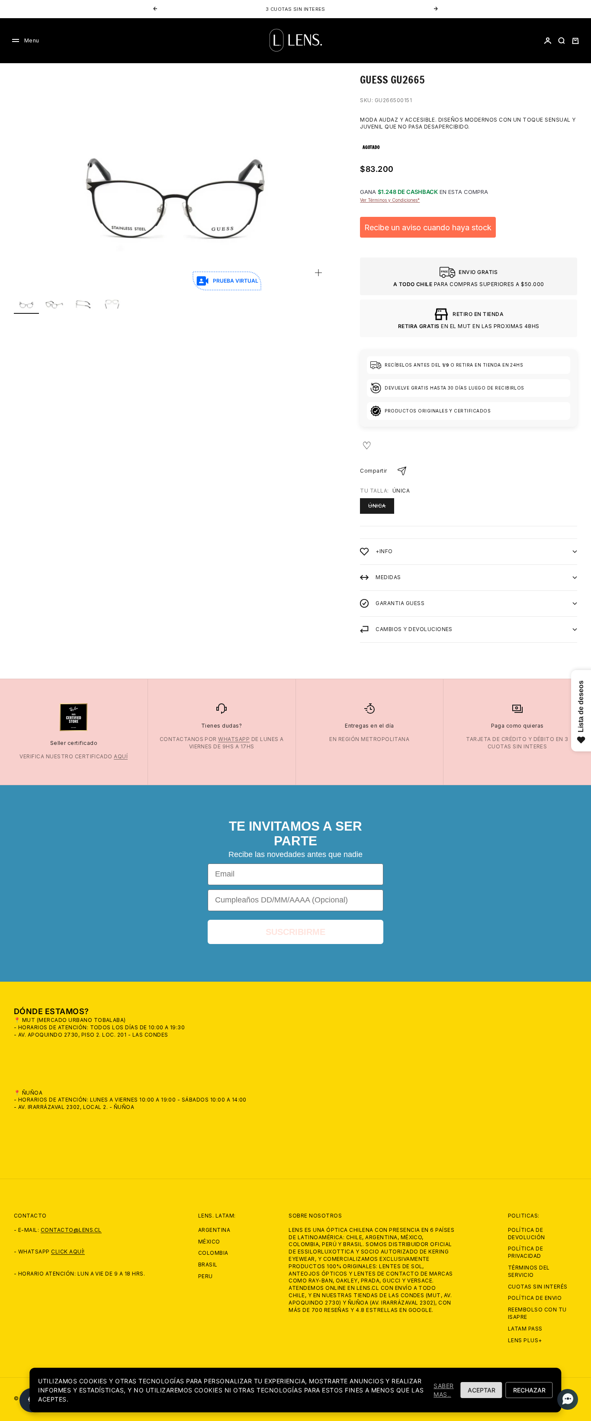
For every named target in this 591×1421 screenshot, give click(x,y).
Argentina (214, 1230)
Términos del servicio (529, 1271)
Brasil (208, 1264)
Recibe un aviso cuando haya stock (427, 227)
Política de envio (535, 1298)
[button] (565, 1399)
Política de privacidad (525, 1252)
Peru (205, 1276)
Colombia (213, 1253)
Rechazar (529, 1390)
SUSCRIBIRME (295, 932)
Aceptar (481, 1390)
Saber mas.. (443, 1390)
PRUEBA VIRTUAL (235, 280)
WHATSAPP (234, 739)
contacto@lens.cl (71, 1230)
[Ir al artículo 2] (54, 304)
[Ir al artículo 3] (83, 304)
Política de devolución (526, 1234)
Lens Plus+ (525, 1340)
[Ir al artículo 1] (26, 304)
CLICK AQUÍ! (67, 1251)
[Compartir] (402, 471)
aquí (121, 756)
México (209, 1241)
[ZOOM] (318, 272)
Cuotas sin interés (538, 1286)
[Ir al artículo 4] (112, 304)
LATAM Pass (525, 1328)
